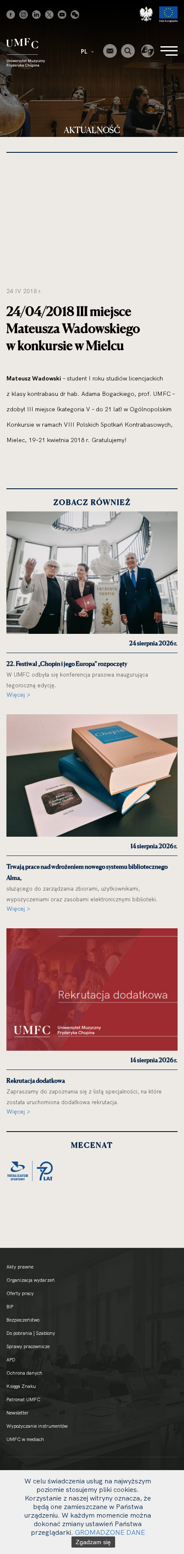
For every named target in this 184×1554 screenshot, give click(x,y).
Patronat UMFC (23, 1399)
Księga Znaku (21, 1386)
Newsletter (17, 1413)
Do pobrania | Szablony (30, 1333)
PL (85, 51)
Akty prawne (19, 1267)
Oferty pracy (20, 1293)
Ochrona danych (24, 1373)
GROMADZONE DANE (110, 1532)
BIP (9, 1307)
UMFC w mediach (25, 1439)
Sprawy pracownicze (28, 1346)
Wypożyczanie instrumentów (37, 1426)
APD (10, 1360)
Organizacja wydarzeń (30, 1280)
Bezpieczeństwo (22, 1320)
